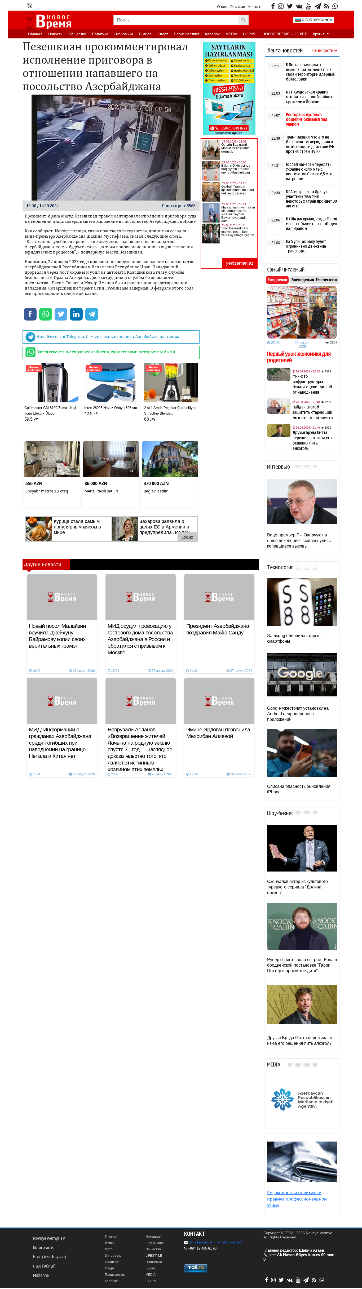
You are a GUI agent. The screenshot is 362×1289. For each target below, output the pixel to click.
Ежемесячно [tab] (326, 280)
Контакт (255, 7)
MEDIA (231, 34)
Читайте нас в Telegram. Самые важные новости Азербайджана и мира (107, 336)
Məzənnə (41, 1275)
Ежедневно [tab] (277, 280)
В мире (145, 34)
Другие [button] (319, 34)
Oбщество (77, 34)
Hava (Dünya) (44, 1266)
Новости (55, 34)
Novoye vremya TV (49, 1238)
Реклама (237, 7)
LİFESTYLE (153, 1255)
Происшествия (186, 34)
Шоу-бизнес (154, 1243)
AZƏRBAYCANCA (316, 20)
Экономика (123, 34)
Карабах (212, 34)
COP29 (249, 34)
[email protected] (201, 1242)
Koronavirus (43, 1248)
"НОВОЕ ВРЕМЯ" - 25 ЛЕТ (284, 34)
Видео (150, 1268)
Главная (35, 34)
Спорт (162, 34)
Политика (100, 34)
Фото (109, 1249)
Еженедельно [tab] (303, 280)
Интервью (153, 1236)
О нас (222, 7)
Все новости (322, 51)
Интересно (113, 1255)
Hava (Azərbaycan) (49, 1257)
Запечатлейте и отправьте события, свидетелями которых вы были (105, 351)
